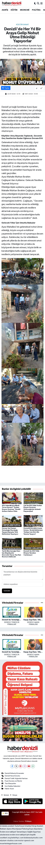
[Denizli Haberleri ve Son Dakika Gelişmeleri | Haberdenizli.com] (12, 3)
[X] (16, 766)
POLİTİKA (36, 10)
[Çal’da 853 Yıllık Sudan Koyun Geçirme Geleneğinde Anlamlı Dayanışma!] (33, 498)
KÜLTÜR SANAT (22, 25)
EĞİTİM (14, 10)
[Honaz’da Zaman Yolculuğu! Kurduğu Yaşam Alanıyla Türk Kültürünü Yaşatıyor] (12, 521)
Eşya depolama (35, 829)
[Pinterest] (20, 766)
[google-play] (33, 802)
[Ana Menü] (41, 3)
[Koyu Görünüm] (35, 3)
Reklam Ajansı (6, 829)
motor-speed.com (26, 841)
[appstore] (12, 802)
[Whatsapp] (33, 766)
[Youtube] (29, 766)
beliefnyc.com (17, 838)
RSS (6, 813)
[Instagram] (25, 766)
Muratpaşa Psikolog (20, 829)
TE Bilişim (28, 821)
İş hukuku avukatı (7, 826)
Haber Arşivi (9, 789)
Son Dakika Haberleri (12, 786)
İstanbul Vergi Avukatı (34, 826)
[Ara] (38, 3)
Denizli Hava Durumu (12, 776)
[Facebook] (12, 766)
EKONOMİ (24, 10)
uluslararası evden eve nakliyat (13, 835)
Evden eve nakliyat (8, 832)
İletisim (6, 795)
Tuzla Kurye (19, 826)
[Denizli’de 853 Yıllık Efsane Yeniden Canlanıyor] (33, 544)
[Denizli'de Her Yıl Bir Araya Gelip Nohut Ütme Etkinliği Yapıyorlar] (22, 72)
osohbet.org (5, 838)
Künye (15, 795)
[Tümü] (42, 603)
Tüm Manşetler (10, 783)
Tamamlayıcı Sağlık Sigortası (28, 832)
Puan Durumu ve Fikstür (13, 781)
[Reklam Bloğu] (22, 688)
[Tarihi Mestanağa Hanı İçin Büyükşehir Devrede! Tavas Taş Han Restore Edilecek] (12, 544)
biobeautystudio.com (33, 838)
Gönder (7, 591)
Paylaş (7, 88)
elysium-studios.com (9, 841)
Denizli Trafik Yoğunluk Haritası (16, 778)
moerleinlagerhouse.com (11, 844)
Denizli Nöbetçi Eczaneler (14, 773)
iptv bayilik (31, 835)
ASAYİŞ (5, 10)
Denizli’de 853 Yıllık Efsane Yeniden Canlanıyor (31, 553)
